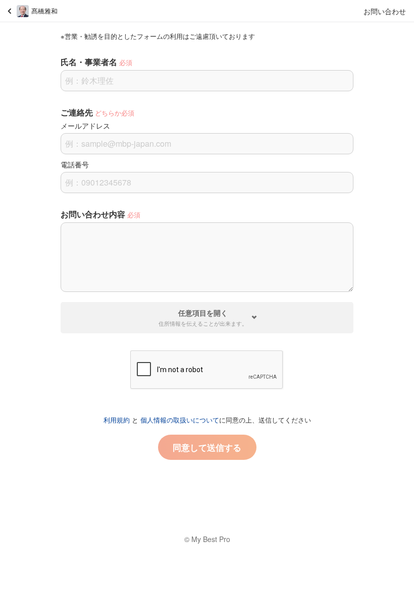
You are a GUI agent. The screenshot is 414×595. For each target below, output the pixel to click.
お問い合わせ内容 (93, 214)
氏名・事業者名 (89, 62)
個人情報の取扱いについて (179, 420)
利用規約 (117, 420)
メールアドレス (85, 126)
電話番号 (75, 164)
